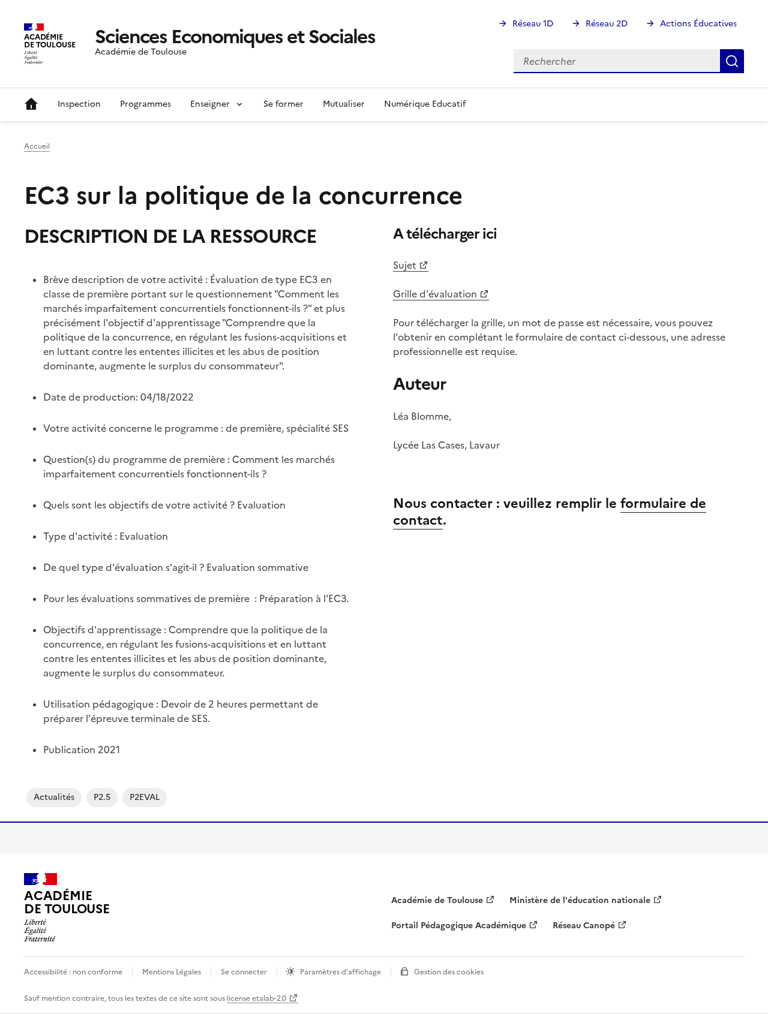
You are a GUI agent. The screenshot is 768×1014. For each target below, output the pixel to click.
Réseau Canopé (584, 925)
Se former (283, 104)
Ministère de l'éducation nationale (579, 900)
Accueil (31, 104)
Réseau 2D (607, 23)
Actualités (54, 797)
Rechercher (732, 61)
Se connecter (244, 972)
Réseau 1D (532, 23)
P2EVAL (145, 797)
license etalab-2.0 (256, 998)
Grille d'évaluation (435, 294)
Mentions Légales (171, 972)
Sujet (404, 265)
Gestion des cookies (449, 972)
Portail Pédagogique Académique (458, 925)
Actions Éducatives (698, 23)
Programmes (145, 104)
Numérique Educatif (425, 104)
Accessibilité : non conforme (73, 972)
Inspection (79, 104)
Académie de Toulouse (437, 900)
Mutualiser (344, 104)
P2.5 (102, 797)
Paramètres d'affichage (340, 972)
